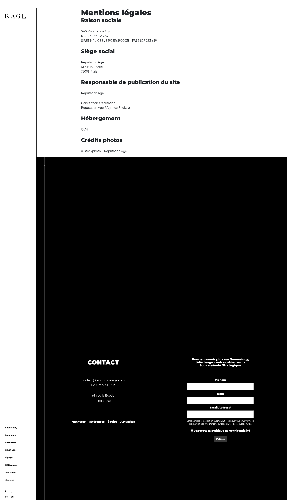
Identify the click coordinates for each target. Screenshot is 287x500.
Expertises (10, 442)
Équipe (9, 457)
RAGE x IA (10, 450)
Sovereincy (11, 427)
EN (12, 497)
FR (6, 497)
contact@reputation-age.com (103, 380)
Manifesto (10, 435)
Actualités (10, 472)
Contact (9, 480)
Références (11, 465)
